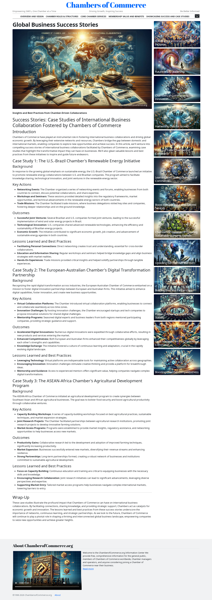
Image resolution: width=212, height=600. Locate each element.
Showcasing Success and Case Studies (167, 16)
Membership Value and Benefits (126, 16)
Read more (88, 568)
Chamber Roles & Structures (62, 16)
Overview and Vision (32, 16)
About (58, 595)
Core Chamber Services (93, 16)
